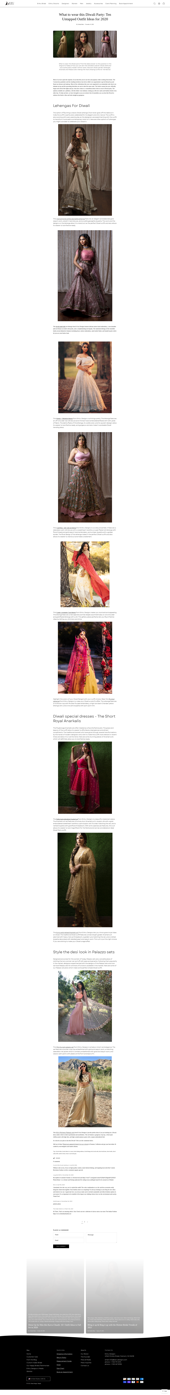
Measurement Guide (64, 1361)
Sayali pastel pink (61, 326)
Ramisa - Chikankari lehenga (64, 418)
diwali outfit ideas (102, 1151)
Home (29, 1354)
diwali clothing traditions (79, 1151)
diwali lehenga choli (88, 1151)
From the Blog (32, 1360)
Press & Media (86, 1360)
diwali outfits (109, 1151)
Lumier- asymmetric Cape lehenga (66, 612)
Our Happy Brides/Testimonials (38, 1366)
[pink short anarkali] (85, 813)
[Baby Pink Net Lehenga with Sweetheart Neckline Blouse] (85, 522)
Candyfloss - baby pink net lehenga (66, 528)
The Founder (85, 1357)
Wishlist (29, 1371)
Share (58, 1158)
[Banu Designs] (9, 3)
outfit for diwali (62, 1153)
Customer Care (32, 1357)
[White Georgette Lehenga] (85, 215)
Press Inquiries (86, 1363)
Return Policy (61, 1358)
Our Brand (84, 1354)
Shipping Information (64, 1354)
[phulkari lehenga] (85, 693)
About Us (83, 1350)
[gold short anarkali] (85, 926)
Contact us (85, 1366)
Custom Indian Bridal (34, 1363)
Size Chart (60, 1368)
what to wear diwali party (71, 1153)
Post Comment (61, 1246)
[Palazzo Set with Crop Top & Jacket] (85, 1041)
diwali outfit (95, 1151)
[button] (65, 3)
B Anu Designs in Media (35, 1369)
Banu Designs (34, 1383)
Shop (28, 1350)
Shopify (39, 1383)
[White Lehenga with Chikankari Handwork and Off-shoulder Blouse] (85, 412)
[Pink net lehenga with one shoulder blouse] (85, 320)
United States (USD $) (38, 1379)
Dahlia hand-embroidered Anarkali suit (67, 819)
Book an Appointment (65, 1372)
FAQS (59, 1365)
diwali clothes (59, 1151)
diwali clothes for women (67, 1151)
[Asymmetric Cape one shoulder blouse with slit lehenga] (85, 606)
